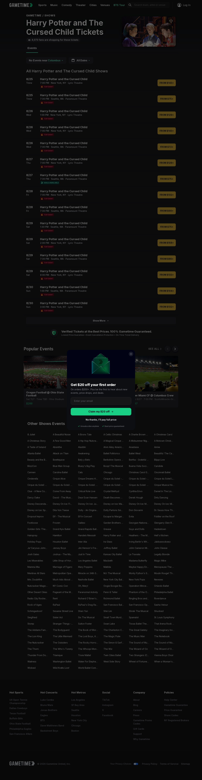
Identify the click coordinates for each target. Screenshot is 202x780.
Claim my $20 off (99, 411)
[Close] (131, 354)
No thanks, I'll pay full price (101, 419)
